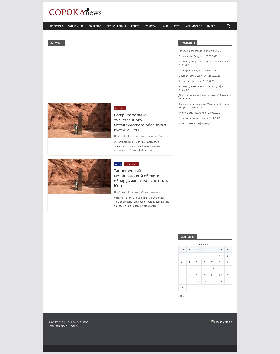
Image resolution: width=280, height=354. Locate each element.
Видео (211, 26)
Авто (177, 26)
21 (212, 274)
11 (190, 268)
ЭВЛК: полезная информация (194, 123)
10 (182, 268)
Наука (164, 26)
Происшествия (116, 26)
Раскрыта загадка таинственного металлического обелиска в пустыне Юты (140, 122)
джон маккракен (138, 136)
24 (182, 281)
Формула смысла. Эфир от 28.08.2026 (199, 112)
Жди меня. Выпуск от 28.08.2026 (196, 81)
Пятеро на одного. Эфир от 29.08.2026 (199, 50)
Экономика (75, 26)
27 (205, 281)
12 (197, 268)
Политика (56, 26)
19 (197, 274)
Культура (150, 26)
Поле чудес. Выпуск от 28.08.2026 (197, 70)
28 (212, 281)
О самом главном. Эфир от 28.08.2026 (199, 118)
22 (220, 274)
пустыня (154, 191)
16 (228, 268)
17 (182, 274)
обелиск (162, 136)
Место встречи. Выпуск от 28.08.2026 (199, 75)
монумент (152, 136)
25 (190, 281)
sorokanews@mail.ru (67, 325)
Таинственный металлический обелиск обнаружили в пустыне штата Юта (141, 178)
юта (168, 136)
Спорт (135, 26)
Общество (94, 26)
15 (220, 268)
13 (205, 268)
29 (220, 281)
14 (212, 268)
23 (228, 274)
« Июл (181, 296)
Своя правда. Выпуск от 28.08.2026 (197, 56)
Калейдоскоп (193, 26)
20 (205, 274)
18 (190, 274)
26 (197, 281)
